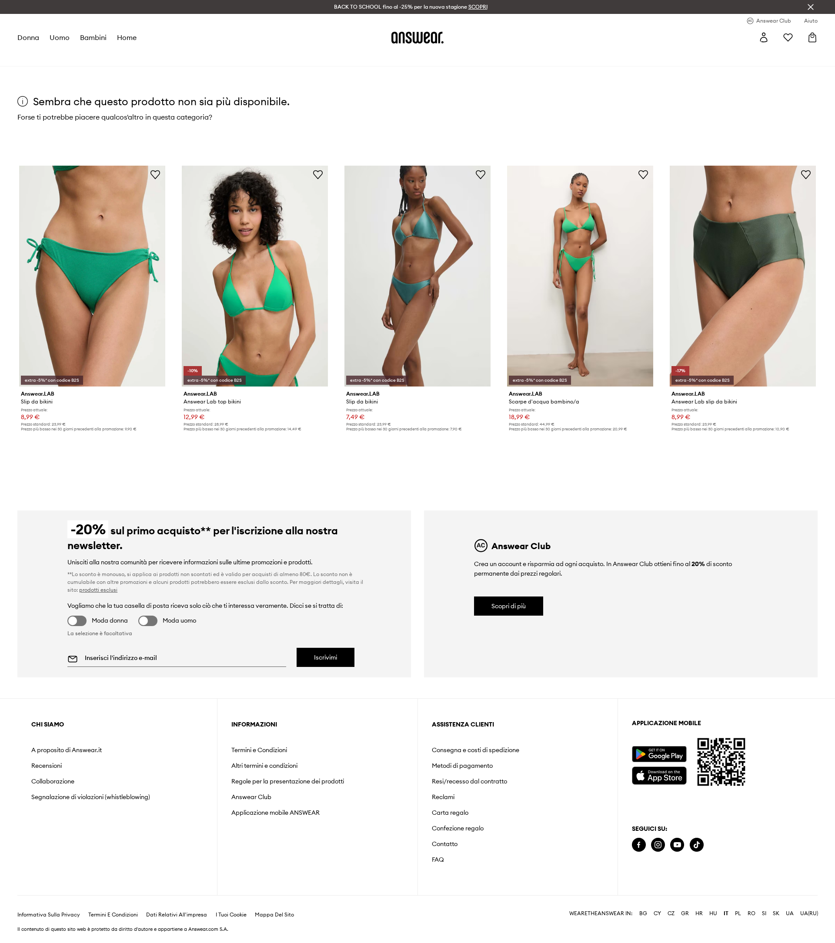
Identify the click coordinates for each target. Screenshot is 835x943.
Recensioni (46, 766)
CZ (671, 913)
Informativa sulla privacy (48, 915)
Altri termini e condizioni (264, 766)
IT (726, 913)
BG (643, 913)
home (127, 37)
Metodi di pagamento (462, 766)
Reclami (443, 797)
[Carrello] (812, 37)
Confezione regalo (458, 828)
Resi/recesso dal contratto (469, 781)
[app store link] (659, 774)
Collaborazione (52, 781)
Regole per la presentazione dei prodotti (287, 781)
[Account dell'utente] (763, 37)
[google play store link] (659, 754)
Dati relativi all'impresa (176, 915)
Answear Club (251, 797)
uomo (60, 37)
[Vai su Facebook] (639, 845)
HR (699, 913)
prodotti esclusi (98, 589)
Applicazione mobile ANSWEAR (275, 812)
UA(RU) (809, 913)
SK (776, 913)
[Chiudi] (811, 7)
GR (685, 913)
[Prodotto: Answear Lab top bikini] (255, 276)
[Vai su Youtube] (677, 845)
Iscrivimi (325, 657)
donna (28, 37)
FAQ (438, 859)
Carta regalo (450, 812)
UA (790, 913)
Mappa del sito (274, 915)
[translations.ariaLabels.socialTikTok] (696, 845)
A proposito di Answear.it (66, 750)
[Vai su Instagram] (658, 845)
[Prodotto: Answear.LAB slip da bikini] (92, 276)
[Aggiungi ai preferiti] (155, 174)
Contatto (445, 844)
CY (657, 913)
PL (738, 913)
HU (713, 913)
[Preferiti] (788, 37)
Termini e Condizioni (259, 750)
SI (764, 913)
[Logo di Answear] (417, 37)
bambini (93, 37)
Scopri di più (508, 606)
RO (751, 913)
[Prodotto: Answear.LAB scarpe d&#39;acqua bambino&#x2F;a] (580, 276)
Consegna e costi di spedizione (475, 750)
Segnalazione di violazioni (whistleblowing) (90, 797)
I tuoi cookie (231, 915)
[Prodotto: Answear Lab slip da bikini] (743, 276)
